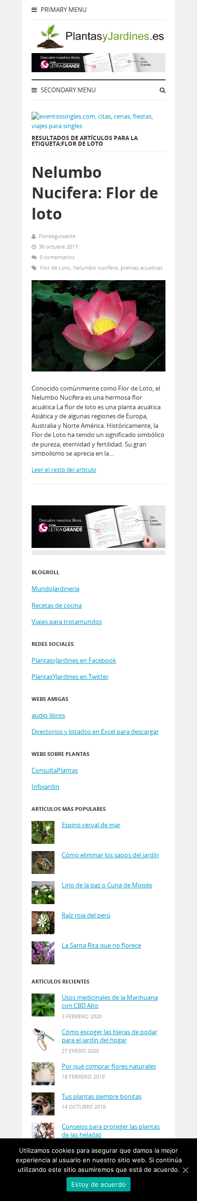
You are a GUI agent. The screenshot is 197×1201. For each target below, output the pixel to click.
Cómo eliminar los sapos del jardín (110, 855)
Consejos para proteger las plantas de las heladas (111, 1131)
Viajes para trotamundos (67, 621)
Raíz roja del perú (86, 915)
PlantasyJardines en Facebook (74, 660)
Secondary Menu (67, 90)
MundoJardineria (55, 588)
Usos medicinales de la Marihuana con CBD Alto (110, 1002)
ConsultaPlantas (55, 770)
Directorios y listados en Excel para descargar (95, 731)
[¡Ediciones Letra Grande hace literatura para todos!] (98, 70)
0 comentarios (57, 257)
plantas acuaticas (141, 267)
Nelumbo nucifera (95, 267)
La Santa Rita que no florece (101, 945)
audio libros (48, 715)
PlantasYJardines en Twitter (70, 676)
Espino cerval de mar (91, 825)
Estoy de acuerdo (98, 1184)
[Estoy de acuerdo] (185, 1170)
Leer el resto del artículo (64, 470)
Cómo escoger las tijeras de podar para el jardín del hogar (109, 1036)
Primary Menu (63, 9)
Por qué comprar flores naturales (109, 1066)
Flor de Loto (55, 267)
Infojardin (45, 786)
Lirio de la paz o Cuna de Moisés (107, 885)
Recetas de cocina (57, 605)
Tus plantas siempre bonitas (102, 1096)
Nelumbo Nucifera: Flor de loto (95, 192)
